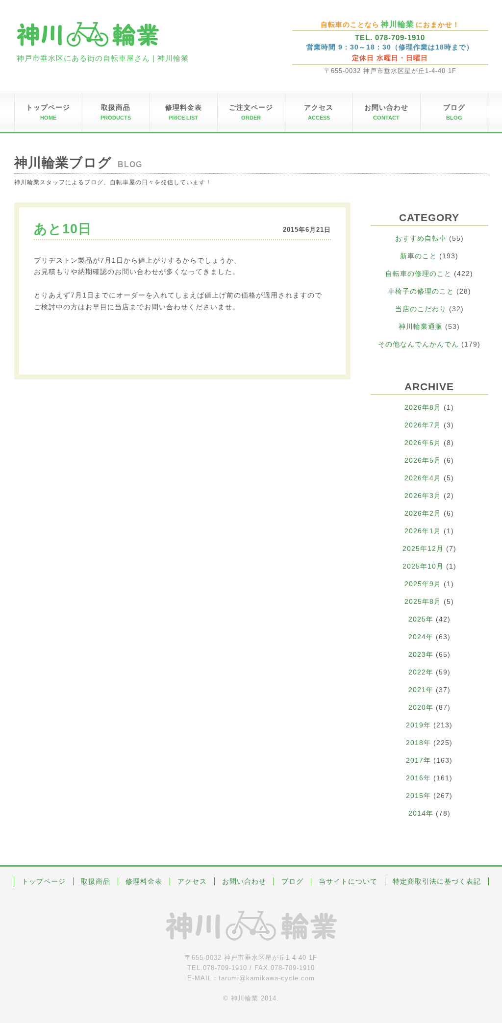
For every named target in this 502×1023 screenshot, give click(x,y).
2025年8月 (422, 601)
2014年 (420, 813)
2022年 (420, 672)
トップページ (44, 881)
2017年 (418, 760)
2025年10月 (423, 566)
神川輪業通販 (421, 326)
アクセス (192, 881)
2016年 (418, 778)
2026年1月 (422, 531)
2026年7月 (422, 425)
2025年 (420, 619)
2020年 (420, 707)
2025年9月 (422, 584)
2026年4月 (422, 478)
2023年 (420, 654)
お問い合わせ (244, 881)
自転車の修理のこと (418, 273)
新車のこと (418, 256)
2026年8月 (422, 407)
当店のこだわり (421, 309)
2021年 (420, 690)
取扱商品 (95, 881)
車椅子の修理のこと (421, 291)
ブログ (292, 881)
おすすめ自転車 (421, 238)
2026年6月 (422, 443)
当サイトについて (348, 881)
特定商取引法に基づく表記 (437, 881)
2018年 (418, 743)
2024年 (420, 637)
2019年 (418, 725)
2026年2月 (422, 513)
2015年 (418, 795)
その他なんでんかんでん (418, 344)
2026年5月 (422, 460)
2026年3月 (422, 495)
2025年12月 (423, 548)
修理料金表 (144, 881)
